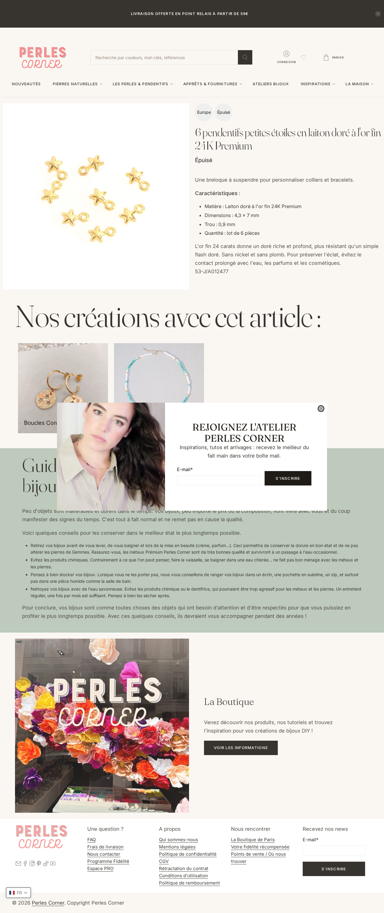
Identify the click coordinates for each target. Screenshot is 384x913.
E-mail (185, 469)
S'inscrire (288, 478)
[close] (321, 409)
